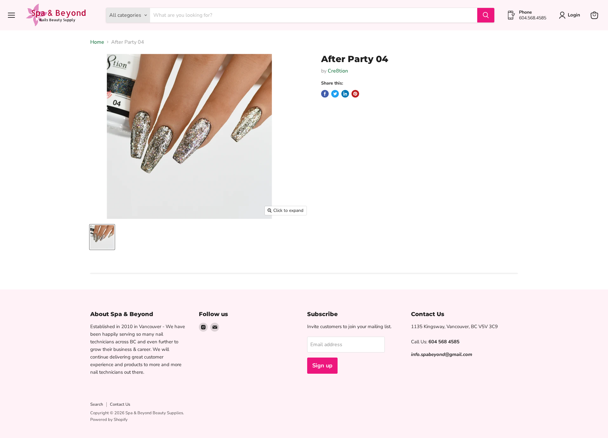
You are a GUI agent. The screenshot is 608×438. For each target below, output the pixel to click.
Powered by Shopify (109, 419)
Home (97, 42)
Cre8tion (338, 70)
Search (96, 404)
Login (574, 15)
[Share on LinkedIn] (345, 94)
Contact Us (120, 404)
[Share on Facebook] (325, 94)
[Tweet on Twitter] (335, 94)
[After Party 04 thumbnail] (102, 237)
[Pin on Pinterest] (355, 94)
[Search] (485, 15)
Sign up (322, 365)
